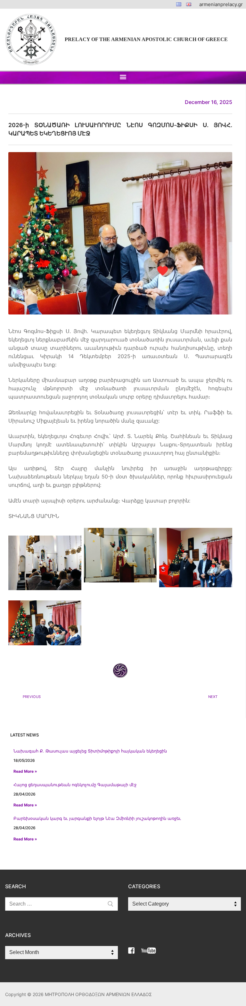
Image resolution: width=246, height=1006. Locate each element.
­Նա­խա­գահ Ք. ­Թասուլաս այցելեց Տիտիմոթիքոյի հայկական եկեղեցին (90, 751)
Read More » (25, 771)
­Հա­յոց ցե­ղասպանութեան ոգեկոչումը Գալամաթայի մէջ (74, 784)
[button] (123, 77)
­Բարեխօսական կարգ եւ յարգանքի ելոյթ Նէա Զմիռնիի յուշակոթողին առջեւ (97, 818)
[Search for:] (61, 904)
